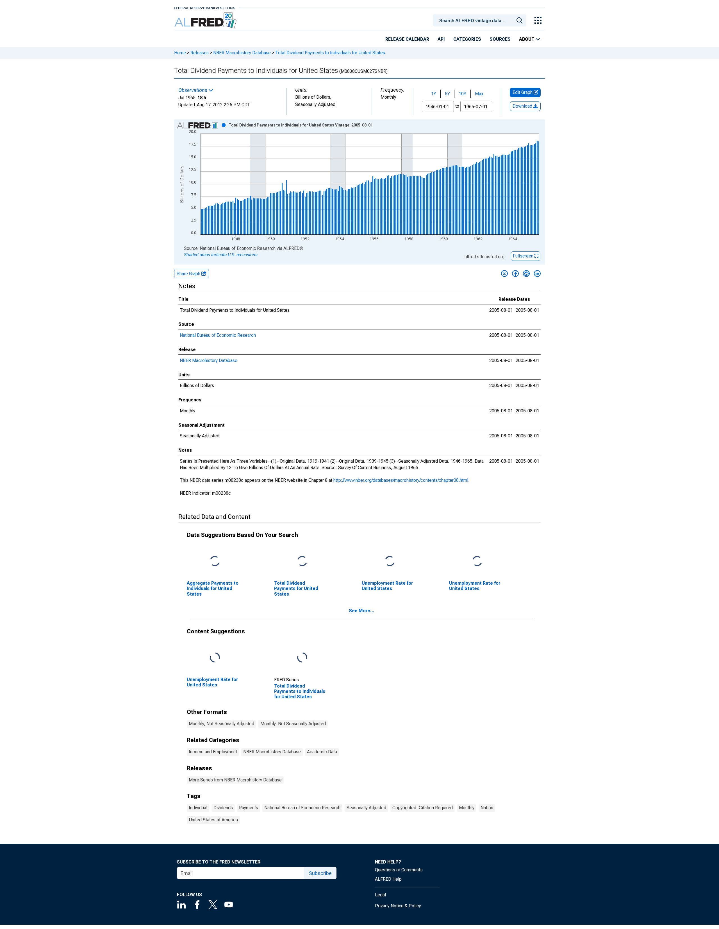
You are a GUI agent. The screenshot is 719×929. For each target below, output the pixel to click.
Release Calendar (407, 39)
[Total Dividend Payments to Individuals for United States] (302, 658)
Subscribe (320, 873)
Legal (380, 895)
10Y (462, 93)
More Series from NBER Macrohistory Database (235, 780)
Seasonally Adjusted (366, 807)
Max (479, 93)
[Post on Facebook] (515, 273)
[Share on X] (504, 273)
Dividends (223, 807)
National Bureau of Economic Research (218, 335)
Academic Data (322, 751)
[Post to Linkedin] (537, 273)
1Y (433, 93)
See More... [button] (361, 610)
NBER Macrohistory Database (242, 52)
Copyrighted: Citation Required (422, 807)
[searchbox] (480, 21)
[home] (206, 20)
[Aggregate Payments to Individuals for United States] (215, 561)
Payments (248, 807)
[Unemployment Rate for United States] (390, 561)
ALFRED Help (388, 879)
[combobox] (480, 20)
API (441, 39)
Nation (487, 807)
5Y (447, 93)
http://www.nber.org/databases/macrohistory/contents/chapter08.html (400, 480)
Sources (500, 39)
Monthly (466, 807)
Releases (199, 52)
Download (523, 106)
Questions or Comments (399, 870)
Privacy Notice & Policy (398, 905)
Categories (467, 39)
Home (180, 52)
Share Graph (189, 273)
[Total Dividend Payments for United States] (302, 561)
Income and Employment (213, 751)
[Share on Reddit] (526, 273)
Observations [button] (193, 90)
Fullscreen (523, 256)
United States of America (213, 819)
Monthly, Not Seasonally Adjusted (221, 723)
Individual (198, 807)
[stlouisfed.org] (204, 7)
